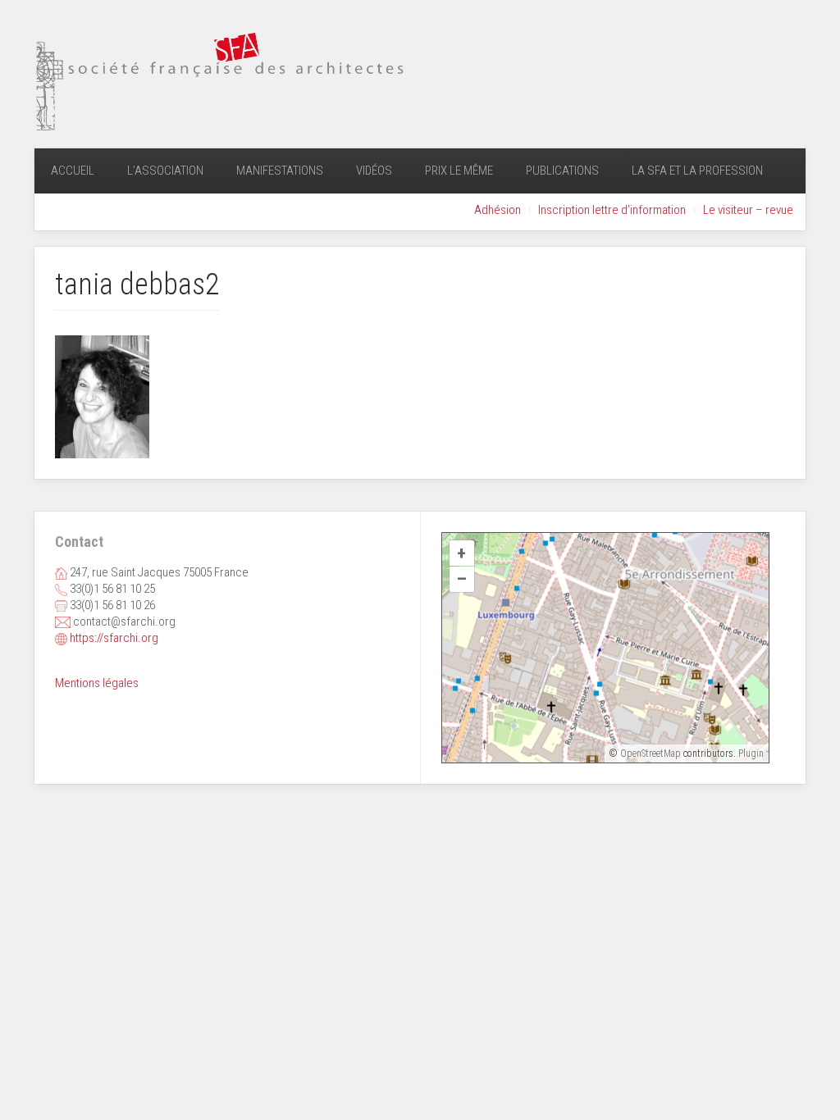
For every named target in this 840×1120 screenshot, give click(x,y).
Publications (562, 170)
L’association (165, 170)
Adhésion (497, 210)
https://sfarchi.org (114, 638)
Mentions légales (97, 683)
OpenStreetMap (650, 753)
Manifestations (279, 170)
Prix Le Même (459, 170)
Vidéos (374, 170)
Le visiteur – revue (748, 210)
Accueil (72, 170)
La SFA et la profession (697, 170)
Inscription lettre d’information (612, 210)
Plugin (750, 753)
